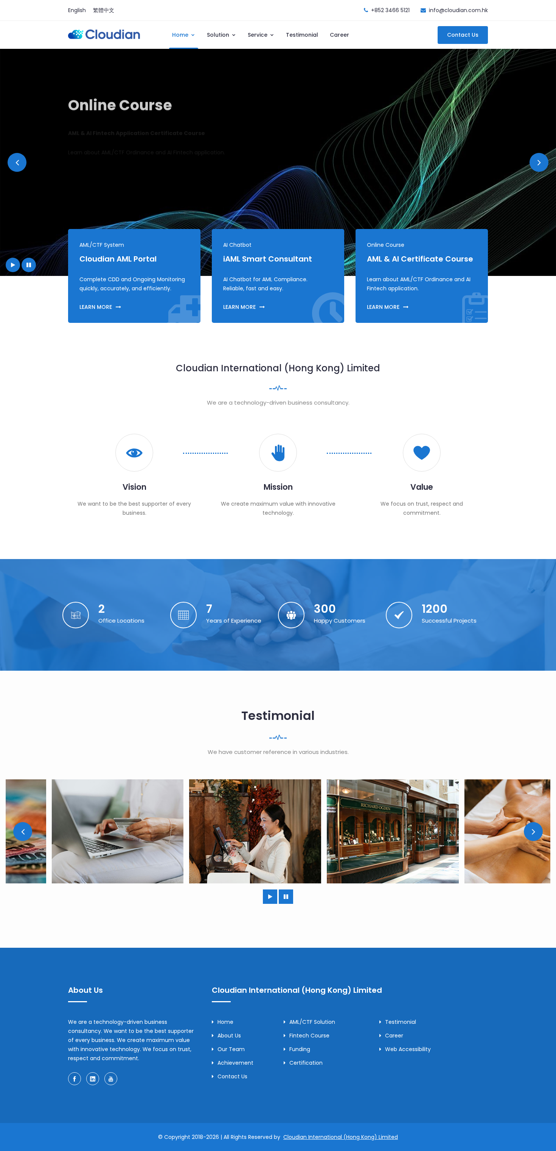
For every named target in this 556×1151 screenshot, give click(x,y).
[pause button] (29, 265)
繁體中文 (103, 10)
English (77, 10)
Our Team (231, 1049)
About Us (229, 1035)
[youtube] (110, 1078)
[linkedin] (92, 1078)
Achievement (235, 1063)
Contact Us (462, 35)
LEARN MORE (95, 307)
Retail (209, 831)
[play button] (13, 265)
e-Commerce (71, 831)
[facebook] (74, 1078)
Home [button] (181, 35)
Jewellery (347, 831)
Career (339, 35)
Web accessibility (408, 1049)
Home (225, 1022)
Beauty (484, 831)
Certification (306, 1063)
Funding (299, 1049)
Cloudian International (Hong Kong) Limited (340, 1137)
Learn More (93, 169)
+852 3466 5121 (390, 10)
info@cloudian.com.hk (458, 10)
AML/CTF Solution (312, 1022)
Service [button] (258, 35)
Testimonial (302, 35)
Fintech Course (309, 1035)
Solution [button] (219, 35)
